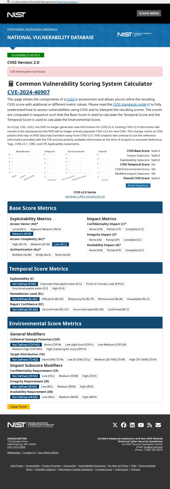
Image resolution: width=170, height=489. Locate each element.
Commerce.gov (103, 469)
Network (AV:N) (21, 233)
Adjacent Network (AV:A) (45, 229)
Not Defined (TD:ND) (25, 359)
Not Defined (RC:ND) (25, 309)
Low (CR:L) (48, 376)
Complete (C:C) (134, 229)
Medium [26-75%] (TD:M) (109, 359)
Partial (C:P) (114, 229)
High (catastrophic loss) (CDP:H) (66, 349)
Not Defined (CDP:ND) (26, 344)
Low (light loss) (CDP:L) (79, 344)
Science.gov (121, 469)
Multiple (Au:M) (21, 255)
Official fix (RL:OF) (53, 299)
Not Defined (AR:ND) (25, 397)
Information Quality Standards (75, 469)
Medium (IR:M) (66, 386)
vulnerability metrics (25, 55)
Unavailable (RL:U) (138, 299)
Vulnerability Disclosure (92, 465)
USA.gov (135, 469)
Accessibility (33, 465)
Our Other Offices (48, 452)
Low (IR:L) (47, 386)
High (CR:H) (89, 376)
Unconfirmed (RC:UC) (55, 309)
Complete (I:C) (132, 240)
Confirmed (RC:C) (118, 309)
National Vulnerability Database (50, 37)
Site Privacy (17, 465)
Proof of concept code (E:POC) (105, 284)
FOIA (133, 465)
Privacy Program (51, 465)
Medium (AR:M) (68, 397)
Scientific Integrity (45, 469)
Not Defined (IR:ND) (24, 386)
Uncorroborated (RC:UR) (88, 309)
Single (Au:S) (43, 255)
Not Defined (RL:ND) (25, 299)
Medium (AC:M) (40, 244)
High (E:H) (58, 288)
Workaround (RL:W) (110, 299)
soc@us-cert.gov (153, 447)
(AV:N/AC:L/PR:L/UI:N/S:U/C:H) (85, 196)
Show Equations (138, 185)
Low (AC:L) (60, 244)
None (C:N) (96, 229)
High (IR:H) (86, 386)
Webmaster (13, 452)
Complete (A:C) (134, 250)
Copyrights (70, 465)
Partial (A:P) (114, 250)
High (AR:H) (89, 397)
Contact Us (29, 452)
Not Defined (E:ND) (24, 284)
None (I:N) (95, 240)
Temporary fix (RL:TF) (81, 299)
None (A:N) (96, 250)
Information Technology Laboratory (32, 29)
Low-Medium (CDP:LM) (112, 344)
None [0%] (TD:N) (52, 359)
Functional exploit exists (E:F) (30, 288)
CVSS (70, 99)
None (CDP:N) (52, 344)
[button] (149, 13)
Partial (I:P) (113, 240)
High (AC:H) (19, 244)
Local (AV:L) (19, 229)
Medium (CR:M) (68, 376)
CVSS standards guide (129, 104)
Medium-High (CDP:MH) (27, 349)
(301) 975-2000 (16, 447)
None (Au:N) (62, 255)
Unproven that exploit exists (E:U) (61, 284)
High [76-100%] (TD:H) (143, 359)
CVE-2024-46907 (28, 92)
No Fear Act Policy (118, 465)
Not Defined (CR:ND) (25, 376)
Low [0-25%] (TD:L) (79, 359)
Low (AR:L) (48, 397)
